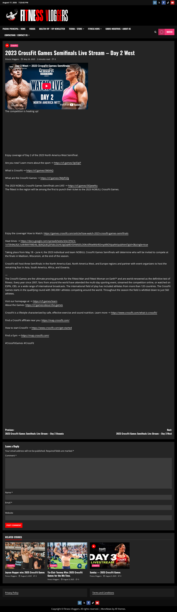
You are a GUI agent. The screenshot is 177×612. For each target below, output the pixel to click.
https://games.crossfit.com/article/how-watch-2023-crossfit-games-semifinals (86, 233)
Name (9, 492)
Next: (144, 431)
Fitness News (94, 28)
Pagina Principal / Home (14, 28)
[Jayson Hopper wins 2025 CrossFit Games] (25, 555)
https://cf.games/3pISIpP (67, 162)
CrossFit (14, 45)
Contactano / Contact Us (16, 35)
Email (8, 502)
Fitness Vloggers (12, 59)
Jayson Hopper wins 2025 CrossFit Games (25, 572)
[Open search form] (155, 31)
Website (9, 512)
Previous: (34, 431)
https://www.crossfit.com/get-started (51, 327)
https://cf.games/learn (45, 301)
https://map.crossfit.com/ (55, 320)
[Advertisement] (127, 15)
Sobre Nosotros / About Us (118, 28)
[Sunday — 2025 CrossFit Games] (110, 555)
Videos (32, 28)
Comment (11, 455)
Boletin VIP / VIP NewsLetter (52, 28)
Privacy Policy (11, 592)
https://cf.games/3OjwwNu (83, 185)
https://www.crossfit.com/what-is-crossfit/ (134, 312)
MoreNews (106, 608)
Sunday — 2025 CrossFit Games (105, 572)
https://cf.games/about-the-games (44, 305)
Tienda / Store (75, 28)
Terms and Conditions (103, 592)
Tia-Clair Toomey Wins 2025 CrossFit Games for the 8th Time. (65, 574)
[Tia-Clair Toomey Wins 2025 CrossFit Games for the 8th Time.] (67, 555)
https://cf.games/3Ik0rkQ (39, 170)
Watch (169, 31)
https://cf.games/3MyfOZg (54, 178)
